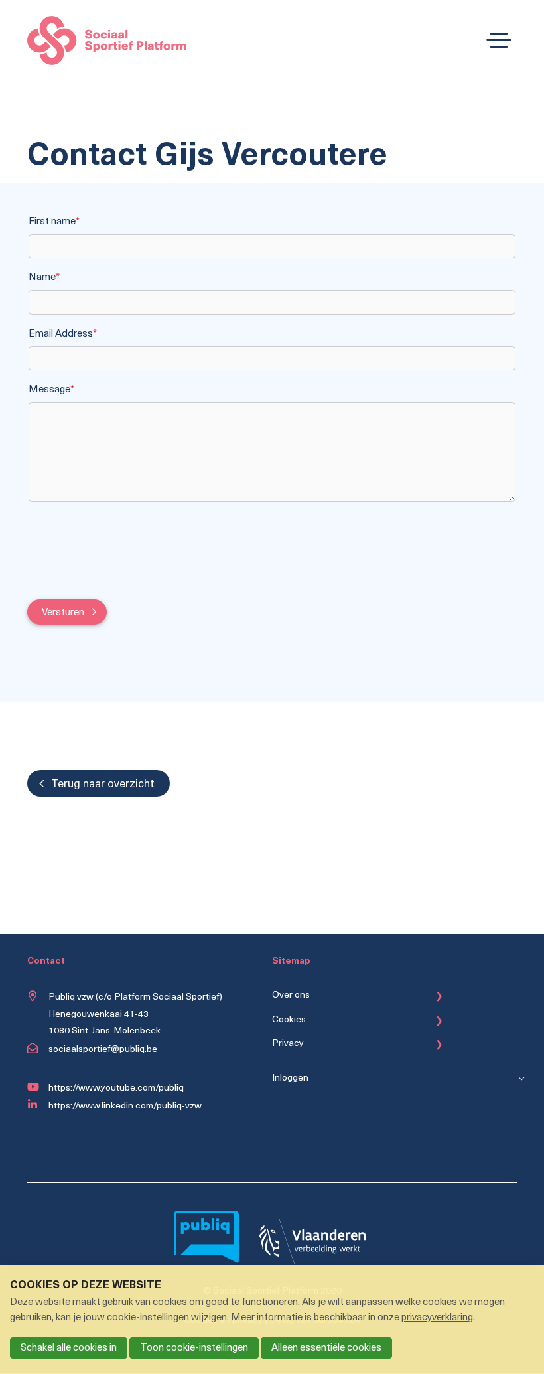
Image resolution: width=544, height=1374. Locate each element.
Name (44, 278)
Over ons (291, 995)
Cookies (289, 1020)
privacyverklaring (437, 1318)
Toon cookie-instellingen (194, 1348)
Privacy (288, 1044)
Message (51, 390)
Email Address (63, 334)
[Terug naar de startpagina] (106, 43)
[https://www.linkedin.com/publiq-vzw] (35, 1105)
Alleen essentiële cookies (326, 1348)
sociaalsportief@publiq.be (102, 1050)
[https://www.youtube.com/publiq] (35, 1087)
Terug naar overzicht (103, 784)
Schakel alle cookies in (69, 1348)
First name (54, 222)
